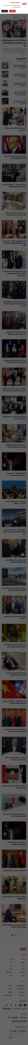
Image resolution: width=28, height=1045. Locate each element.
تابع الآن (12, 11)
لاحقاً (5, 11)
